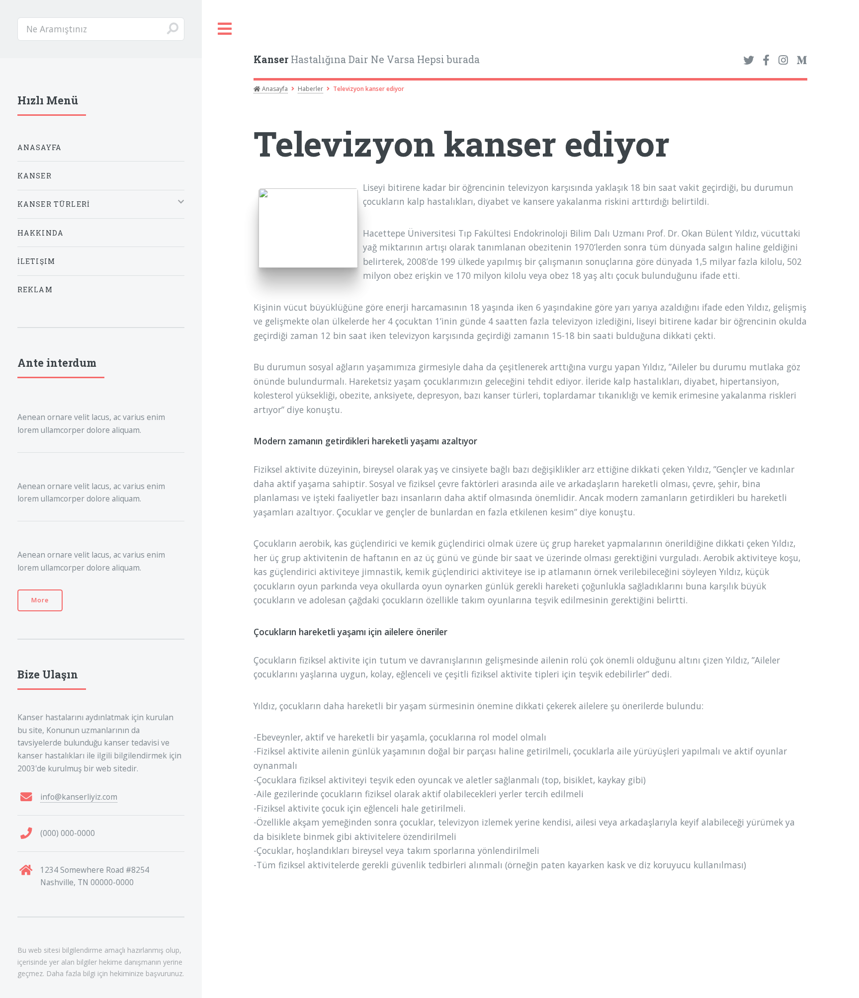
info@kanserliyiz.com (78, 796)
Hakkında (40, 233)
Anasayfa (274, 88)
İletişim (36, 261)
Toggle (225, 29)
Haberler (310, 88)
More (40, 600)
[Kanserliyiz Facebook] (766, 61)
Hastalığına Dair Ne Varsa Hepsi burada (367, 59)
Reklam (35, 289)
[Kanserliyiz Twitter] (748, 61)
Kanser (34, 175)
